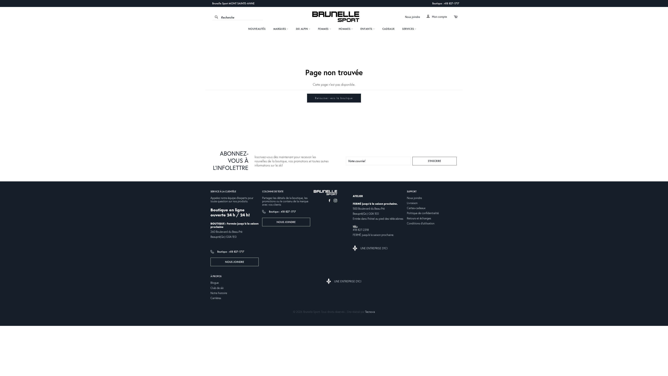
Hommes (345, 29)
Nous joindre (412, 17)
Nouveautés (257, 29)
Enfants (366, 29)
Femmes (323, 29)
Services (408, 29)
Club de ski (217, 288)
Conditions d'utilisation (420, 223)
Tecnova (370, 312)
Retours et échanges (419, 218)
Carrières (215, 298)
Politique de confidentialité (423, 213)
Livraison (412, 203)
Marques (280, 29)
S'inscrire (441, 161)
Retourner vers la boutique (334, 98)
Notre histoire (218, 293)
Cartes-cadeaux (416, 208)
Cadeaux (388, 29)
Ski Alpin (302, 29)
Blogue (214, 282)
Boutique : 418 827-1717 (445, 3)
